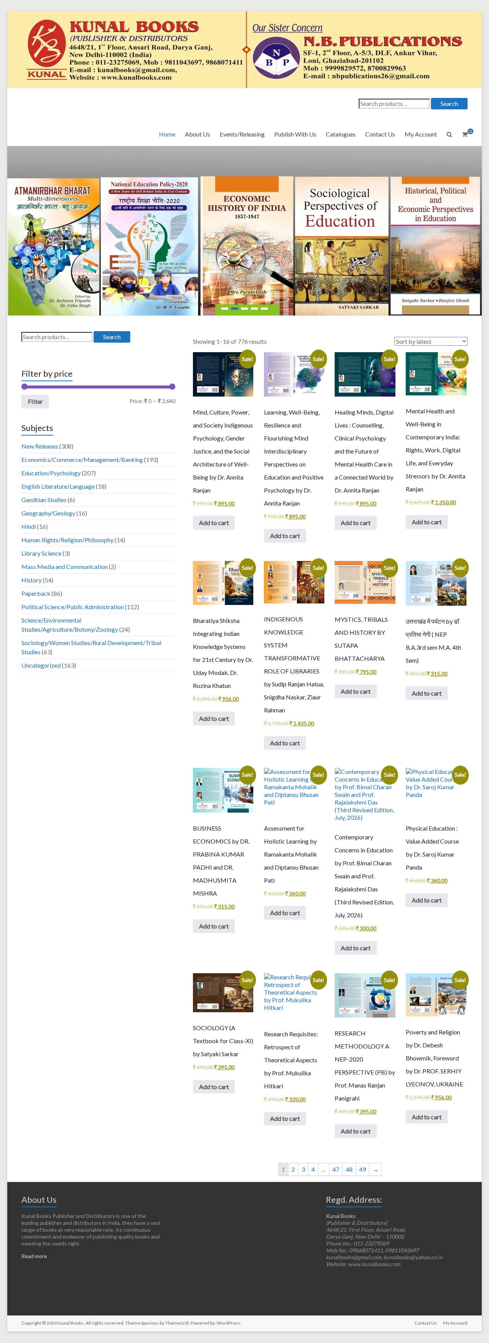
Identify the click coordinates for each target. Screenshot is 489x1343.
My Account (421, 134)
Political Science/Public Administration (72, 606)
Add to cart (214, 522)
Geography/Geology (48, 513)
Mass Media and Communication (64, 566)
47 (335, 1169)
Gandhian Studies (43, 499)
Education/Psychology (51, 472)
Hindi (28, 526)
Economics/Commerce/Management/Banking (82, 459)
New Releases (39, 446)
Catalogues (341, 134)
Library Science (41, 553)
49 (362, 1169)
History (31, 580)
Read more (34, 1256)
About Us (197, 134)
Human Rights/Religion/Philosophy (67, 539)
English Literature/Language (58, 486)
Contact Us (380, 134)
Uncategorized (41, 665)
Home (167, 134)
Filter (35, 401)
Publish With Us (295, 134)
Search (449, 103)
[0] (465, 134)
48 (349, 1169)
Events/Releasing (242, 134)
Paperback (35, 593)
